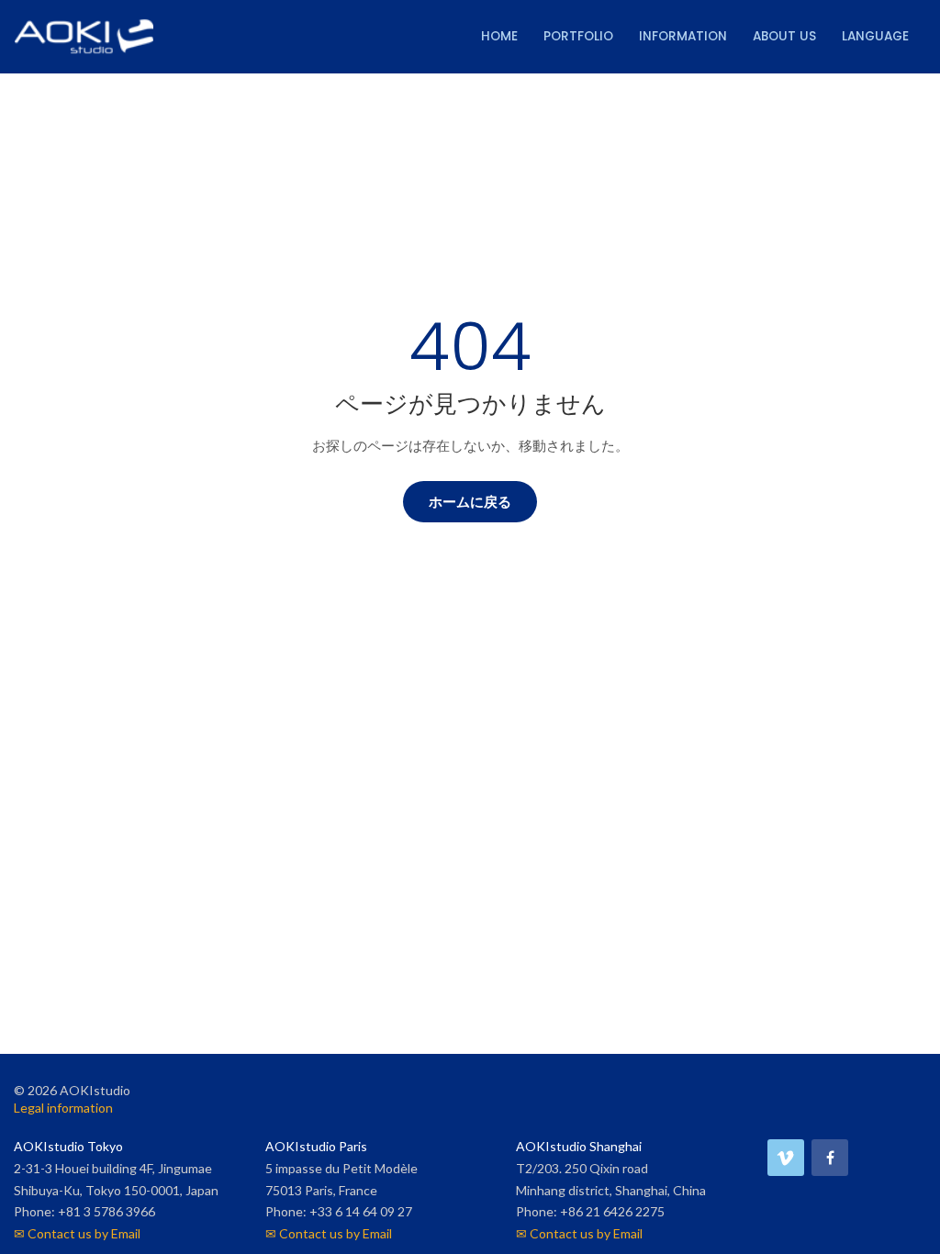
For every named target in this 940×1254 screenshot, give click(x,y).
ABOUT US (784, 36)
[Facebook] (829, 1157)
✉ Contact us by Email (77, 1233)
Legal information (63, 1107)
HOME (499, 36)
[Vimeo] (785, 1157)
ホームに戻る (470, 501)
